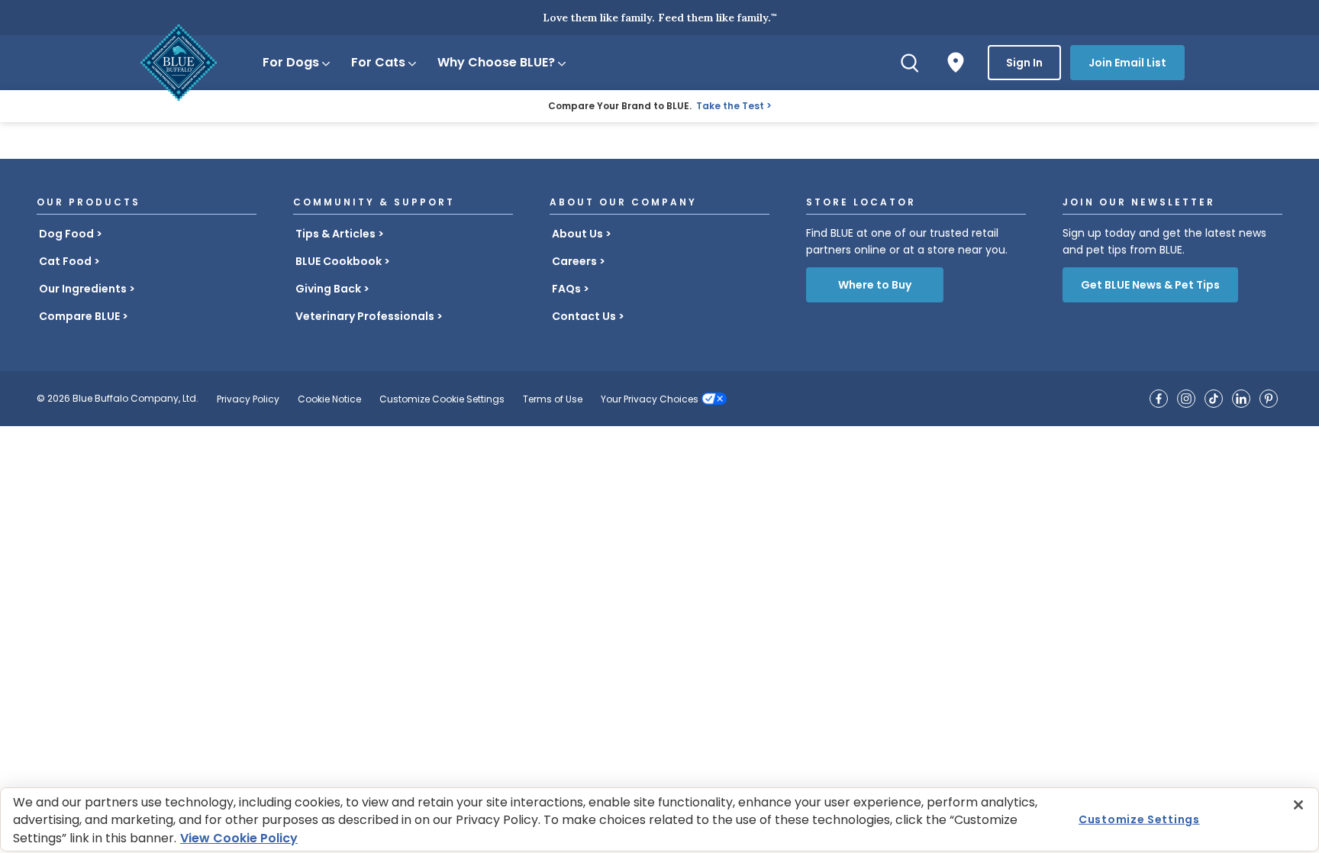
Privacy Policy (248, 399)
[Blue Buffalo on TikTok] (1214, 398)
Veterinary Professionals (364, 316)
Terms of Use (552, 399)
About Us (577, 233)
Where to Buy (874, 284)
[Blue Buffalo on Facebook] (1159, 398)
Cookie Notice (329, 399)
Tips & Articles (335, 233)
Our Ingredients (83, 288)
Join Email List (1127, 62)
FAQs (566, 288)
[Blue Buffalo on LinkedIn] (1241, 398)
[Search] (910, 62)
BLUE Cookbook (338, 261)
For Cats (378, 62)
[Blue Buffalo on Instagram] (1186, 398)
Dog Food (66, 233)
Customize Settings (1139, 819)
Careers (574, 261)
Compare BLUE (79, 316)
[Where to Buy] (955, 62)
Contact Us (584, 316)
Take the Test (730, 105)
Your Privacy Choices (649, 399)
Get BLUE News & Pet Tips (1150, 284)
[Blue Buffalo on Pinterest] (1268, 398)
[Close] (1298, 805)
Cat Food (65, 261)
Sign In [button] (1024, 62)
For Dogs (291, 62)
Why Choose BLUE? (496, 62)
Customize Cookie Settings (442, 399)
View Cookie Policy (239, 838)
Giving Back (328, 288)
